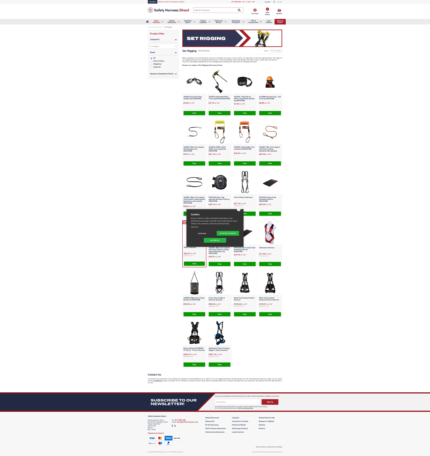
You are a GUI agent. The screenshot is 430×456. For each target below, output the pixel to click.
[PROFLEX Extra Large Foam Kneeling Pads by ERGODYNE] (245, 232)
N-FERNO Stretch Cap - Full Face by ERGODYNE (270, 98)
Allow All (215, 240)
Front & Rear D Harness (243, 197)
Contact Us (167, 2)
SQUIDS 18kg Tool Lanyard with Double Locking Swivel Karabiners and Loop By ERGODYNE (194, 200)
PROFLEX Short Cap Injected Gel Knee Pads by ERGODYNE (219, 199)
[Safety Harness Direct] (168, 12)
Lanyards (235, 418)
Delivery (160, 2)
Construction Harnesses (215, 432)
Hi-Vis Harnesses (212, 425)
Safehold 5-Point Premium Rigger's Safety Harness (219, 349)
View (194, 113)
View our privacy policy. (245, 408)
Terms (258, 447)
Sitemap (279, 447)
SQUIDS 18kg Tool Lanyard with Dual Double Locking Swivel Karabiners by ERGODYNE (219, 250)
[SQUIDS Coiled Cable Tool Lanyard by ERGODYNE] (245, 132)
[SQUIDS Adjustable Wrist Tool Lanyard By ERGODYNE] (219, 82)
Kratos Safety (158, 61)
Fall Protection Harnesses (215, 428)
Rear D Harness (190, 247)
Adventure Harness (266, 248)
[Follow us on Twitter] (175, 426)
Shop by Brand (280, 21)
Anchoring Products (240, 428)
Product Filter (157, 33)
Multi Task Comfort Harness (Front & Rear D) (269, 299)
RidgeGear (157, 64)
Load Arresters (238, 432)
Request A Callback (178, 2)
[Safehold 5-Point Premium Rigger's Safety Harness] (219, 333)
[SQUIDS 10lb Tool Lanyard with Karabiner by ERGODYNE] (194, 132)
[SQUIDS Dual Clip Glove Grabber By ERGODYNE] (194, 82)
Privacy (263, 447)
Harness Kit (209, 421)
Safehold (157, 67)
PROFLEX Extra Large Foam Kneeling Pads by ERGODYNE (244, 250)
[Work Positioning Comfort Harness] (245, 283)
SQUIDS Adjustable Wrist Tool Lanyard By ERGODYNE (219, 98)
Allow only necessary (228, 233)
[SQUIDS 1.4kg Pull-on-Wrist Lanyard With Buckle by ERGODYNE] (245, 82)
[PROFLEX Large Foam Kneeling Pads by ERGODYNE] (270, 182)
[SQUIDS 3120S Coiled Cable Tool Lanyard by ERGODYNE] (219, 132)
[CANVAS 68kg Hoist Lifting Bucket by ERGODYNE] (194, 283)
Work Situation (157, 27)
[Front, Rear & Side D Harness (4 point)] (219, 283)
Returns (262, 428)
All (154, 58)
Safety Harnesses (212, 418)
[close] (239, 209)
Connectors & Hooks (240, 421)
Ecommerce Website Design (261, 452)
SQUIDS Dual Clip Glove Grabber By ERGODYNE (193, 98)
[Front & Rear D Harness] (245, 182)
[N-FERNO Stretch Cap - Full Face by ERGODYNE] (270, 82)
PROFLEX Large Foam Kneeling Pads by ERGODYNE (267, 199)
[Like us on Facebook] (172, 426)
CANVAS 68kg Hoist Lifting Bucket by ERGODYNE (194, 299)
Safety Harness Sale (267, 418)
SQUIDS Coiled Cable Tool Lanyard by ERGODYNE (244, 148)
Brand (152, 52)
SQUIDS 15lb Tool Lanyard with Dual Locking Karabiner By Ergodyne (269, 149)
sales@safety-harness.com (187, 422)
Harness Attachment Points (162, 74)
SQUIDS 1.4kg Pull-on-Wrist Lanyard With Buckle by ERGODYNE (244, 99)
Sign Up (270, 402)
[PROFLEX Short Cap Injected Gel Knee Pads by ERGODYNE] (219, 182)
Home (149, 27)
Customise (202, 233)
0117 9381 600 (180, 420)
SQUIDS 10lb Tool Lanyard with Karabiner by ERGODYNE (194, 149)
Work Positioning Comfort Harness (244, 299)
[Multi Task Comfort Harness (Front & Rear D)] (270, 283)
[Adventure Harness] (270, 232)
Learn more (194, 227)
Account (152, 2)
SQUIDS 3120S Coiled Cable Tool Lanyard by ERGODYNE (217, 149)
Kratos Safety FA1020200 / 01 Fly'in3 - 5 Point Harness (194, 349)
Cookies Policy (271, 447)
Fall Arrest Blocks (239, 425)
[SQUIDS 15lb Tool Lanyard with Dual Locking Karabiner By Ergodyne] (270, 132)
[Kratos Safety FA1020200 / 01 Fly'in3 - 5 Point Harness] (194, 333)
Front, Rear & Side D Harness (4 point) (217, 299)
